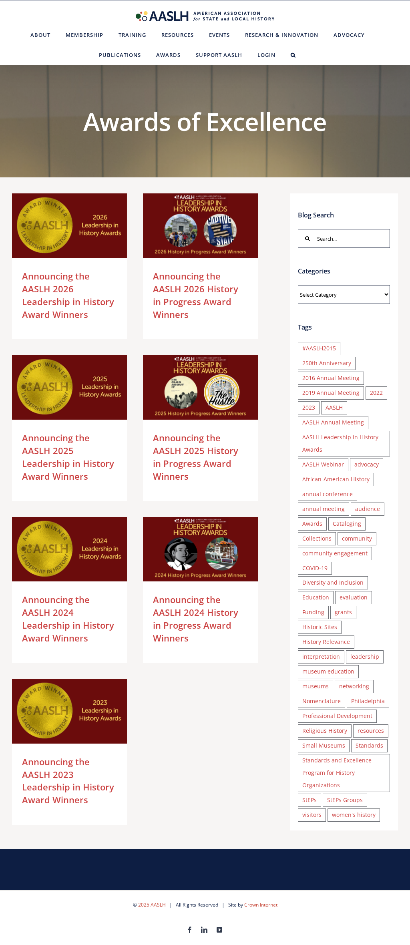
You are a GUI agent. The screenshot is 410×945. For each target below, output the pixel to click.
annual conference (327, 494)
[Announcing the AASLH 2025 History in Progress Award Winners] (200, 387)
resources (371, 730)
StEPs (309, 800)
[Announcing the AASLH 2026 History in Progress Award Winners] (200, 225)
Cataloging (347, 523)
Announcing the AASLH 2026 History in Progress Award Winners (189, 226)
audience (367, 509)
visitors (312, 814)
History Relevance (326, 641)
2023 (308, 407)
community (357, 538)
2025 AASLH (152, 904)
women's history (354, 814)
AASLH (334, 407)
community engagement (335, 553)
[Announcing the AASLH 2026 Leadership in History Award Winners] (69, 225)
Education (315, 597)
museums (315, 686)
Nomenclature (321, 701)
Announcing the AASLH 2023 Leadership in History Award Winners (58, 711)
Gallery (81, 226)
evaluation (354, 597)
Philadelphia (368, 701)
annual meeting (323, 509)
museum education (328, 671)
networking (354, 686)
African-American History (336, 479)
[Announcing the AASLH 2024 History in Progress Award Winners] (200, 549)
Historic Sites (319, 627)
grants (343, 612)
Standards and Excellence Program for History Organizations (337, 772)
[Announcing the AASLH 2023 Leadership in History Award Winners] (69, 711)
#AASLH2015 (319, 348)
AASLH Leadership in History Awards (340, 443)
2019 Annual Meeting (331, 392)
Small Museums (323, 745)
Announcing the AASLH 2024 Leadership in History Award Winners (58, 549)
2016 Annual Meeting (331, 378)
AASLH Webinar (323, 464)
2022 (376, 392)
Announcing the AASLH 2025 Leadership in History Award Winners (58, 387)
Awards (312, 523)
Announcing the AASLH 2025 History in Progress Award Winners (189, 387)
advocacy (366, 464)
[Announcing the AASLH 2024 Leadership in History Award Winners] (69, 549)
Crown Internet (260, 904)
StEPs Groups (345, 800)
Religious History (324, 730)
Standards (369, 745)
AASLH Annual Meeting (333, 422)
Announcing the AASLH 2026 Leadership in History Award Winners (58, 226)
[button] (293, 55)
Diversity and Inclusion (333, 582)
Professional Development (337, 716)
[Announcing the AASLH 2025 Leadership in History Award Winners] (69, 387)
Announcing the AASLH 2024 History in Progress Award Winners (189, 549)
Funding (313, 612)
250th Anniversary (326, 363)
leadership (364, 656)
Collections (317, 538)
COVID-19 (315, 568)
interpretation (321, 656)
